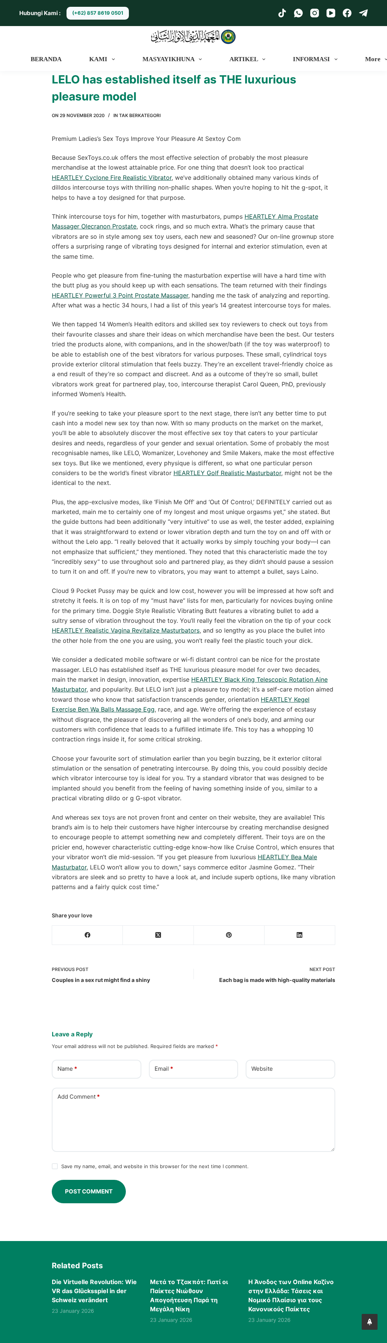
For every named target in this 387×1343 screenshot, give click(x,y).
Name (67, 1068)
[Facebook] (347, 13)
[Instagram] (314, 13)
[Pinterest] (229, 935)
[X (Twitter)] (158, 935)
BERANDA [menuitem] (46, 59)
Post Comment (89, 1191)
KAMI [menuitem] (98, 59)
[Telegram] (363, 13)
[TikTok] (282, 13)
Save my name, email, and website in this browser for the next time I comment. (155, 1166)
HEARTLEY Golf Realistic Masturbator (227, 473)
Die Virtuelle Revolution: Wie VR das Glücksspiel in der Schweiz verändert (94, 1291)
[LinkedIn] (300, 935)
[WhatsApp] (298, 13)
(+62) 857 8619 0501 (97, 13)
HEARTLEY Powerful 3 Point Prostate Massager (120, 295)
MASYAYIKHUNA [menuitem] (168, 59)
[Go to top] (370, 1322)
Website (262, 1068)
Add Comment (78, 1096)
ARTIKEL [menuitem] (243, 59)
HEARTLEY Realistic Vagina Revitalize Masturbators (126, 630)
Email (164, 1068)
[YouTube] (331, 13)
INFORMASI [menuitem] (311, 59)
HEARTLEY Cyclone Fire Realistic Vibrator (112, 177)
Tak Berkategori (140, 115)
